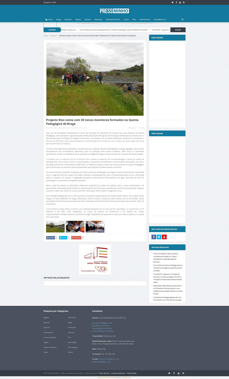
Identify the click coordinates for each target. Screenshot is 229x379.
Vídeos (70, 352)
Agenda (88, 19)
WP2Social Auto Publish (105, 377)
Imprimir (133, 128)
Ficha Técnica (104, 373)
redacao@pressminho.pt (102, 328)
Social (126, 19)
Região (78, 19)
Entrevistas (72, 327)
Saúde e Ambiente (50, 347)
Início (50, 19)
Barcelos (68, 19)
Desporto (98, 19)
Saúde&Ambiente (113, 19)
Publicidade (131, 373)
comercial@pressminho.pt (102, 331)
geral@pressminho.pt (100, 325)
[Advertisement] (167, 84)
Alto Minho (72, 317)
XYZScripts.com (126, 377)
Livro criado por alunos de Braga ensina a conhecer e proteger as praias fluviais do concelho (97, 30)
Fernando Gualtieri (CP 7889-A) (60, 128)
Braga (58, 19)
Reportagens (72, 342)
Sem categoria (73, 347)
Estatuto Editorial (118, 373)
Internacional (144, 19)
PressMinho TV (160, 19)
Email (142, 128)
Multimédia (50, 25)
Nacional (71, 332)
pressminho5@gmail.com (102, 323)
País (134, 19)
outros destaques (50, 337)
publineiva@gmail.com (101, 362)
